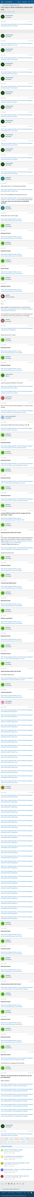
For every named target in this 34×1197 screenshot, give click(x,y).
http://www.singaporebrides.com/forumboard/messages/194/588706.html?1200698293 (17, 872)
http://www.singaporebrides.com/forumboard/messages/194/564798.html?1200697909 (17, 816)
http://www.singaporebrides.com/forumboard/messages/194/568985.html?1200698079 (17, 846)
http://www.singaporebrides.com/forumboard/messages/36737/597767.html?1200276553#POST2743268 (17, 464)
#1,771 (31, 362)
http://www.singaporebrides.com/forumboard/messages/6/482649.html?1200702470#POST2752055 (17, 678)
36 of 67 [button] (17, 1139)
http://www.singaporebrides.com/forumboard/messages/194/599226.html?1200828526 (17, 726)
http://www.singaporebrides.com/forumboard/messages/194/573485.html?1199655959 (17, 172)
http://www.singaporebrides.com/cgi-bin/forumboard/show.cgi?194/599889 (11, 604)
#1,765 (31, 248)
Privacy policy (19, 1192)
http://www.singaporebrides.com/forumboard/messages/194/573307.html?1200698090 (17, 851)
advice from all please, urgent (13, 1150)
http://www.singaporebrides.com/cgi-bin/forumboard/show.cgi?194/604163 (11, 1023)
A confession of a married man (13, 1156)
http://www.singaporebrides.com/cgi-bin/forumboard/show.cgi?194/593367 (11, 237)
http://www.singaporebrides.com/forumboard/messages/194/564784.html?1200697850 (17, 796)
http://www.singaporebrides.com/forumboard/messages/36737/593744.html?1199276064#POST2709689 (17, 1110)
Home (28, 1192)
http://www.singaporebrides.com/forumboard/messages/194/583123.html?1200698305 (17, 887)
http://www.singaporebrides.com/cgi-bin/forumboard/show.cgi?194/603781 (11, 970)
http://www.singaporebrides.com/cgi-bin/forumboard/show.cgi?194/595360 (11, 290)
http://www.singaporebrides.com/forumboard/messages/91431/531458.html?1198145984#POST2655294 (17, 548)
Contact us (3, 1192)
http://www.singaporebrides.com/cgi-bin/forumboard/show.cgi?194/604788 (11, 1005)
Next (22, 1139)
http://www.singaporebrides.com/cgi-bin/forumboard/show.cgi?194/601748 (11, 696)
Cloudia (5, 1164)
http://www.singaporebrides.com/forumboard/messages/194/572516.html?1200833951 (17, 715)
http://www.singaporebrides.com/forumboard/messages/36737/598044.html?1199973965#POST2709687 (17, 1100)
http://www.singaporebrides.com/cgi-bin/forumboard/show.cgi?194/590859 (11, 255)
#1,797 (31, 1034)
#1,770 (31, 345)
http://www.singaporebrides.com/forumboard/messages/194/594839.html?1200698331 (17, 907)
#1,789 (31, 707)
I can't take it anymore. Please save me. (16, 1176)
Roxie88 (6, 1171)
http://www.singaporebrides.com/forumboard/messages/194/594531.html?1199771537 (17, 44)
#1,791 (31, 928)
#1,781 (31, 562)
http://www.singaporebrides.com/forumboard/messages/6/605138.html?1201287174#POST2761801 (17, 1058)
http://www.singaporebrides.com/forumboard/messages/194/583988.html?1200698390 (17, 877)
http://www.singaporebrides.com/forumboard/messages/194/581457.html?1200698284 (17, 862)
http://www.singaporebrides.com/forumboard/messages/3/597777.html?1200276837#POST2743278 (17, 482)
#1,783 (31, 598)
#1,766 (31, 266)
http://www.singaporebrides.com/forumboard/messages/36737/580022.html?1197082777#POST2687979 (17, 1085)
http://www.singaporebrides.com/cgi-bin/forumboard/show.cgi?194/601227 (11, 640)
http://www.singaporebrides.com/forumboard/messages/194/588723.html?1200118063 (17, 392)
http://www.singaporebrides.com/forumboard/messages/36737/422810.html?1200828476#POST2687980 (17, 1090)
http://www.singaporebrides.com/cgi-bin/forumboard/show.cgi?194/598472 (11, 569)
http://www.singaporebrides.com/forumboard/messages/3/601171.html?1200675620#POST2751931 (17, 657)
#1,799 (31, 1073)
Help (24, 1192)
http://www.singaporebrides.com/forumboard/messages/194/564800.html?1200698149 (17, 856)
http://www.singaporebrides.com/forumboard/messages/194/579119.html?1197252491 (17, 429)
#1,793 (31, 963)
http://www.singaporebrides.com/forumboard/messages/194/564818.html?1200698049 (17, 831)
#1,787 (31, 668)
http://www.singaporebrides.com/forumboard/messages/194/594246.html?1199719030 (17, 129)
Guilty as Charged (8, 1158)
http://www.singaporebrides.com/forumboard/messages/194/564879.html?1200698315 (17, 902)
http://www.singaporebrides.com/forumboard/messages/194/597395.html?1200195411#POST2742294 (17, 446)
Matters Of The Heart (15, 1151)
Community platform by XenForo (13, 1195)
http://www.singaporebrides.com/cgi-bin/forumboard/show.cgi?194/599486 (11, 622)
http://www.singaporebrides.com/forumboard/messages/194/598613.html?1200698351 (17, 912)
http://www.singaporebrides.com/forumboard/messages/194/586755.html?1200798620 (17, 746)
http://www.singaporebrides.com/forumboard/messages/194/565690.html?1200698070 (17, 841)
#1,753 (31, 55)
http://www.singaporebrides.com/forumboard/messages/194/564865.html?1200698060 (17, 836)
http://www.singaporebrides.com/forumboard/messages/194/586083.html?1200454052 (17, 776)
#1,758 (31, 126)
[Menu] (2, 1)
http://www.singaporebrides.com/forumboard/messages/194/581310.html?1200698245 (17, 892)
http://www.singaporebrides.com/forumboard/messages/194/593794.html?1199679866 (17, 158)
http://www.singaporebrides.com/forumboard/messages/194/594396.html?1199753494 (17, 87)
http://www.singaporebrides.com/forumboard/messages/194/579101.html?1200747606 (17, 756)
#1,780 (31, 529)
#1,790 (31, 792)
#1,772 (31, 380)
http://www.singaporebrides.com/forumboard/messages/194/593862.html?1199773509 (17, 25)
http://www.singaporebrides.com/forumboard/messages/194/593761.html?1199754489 (17, 58)
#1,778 (31, 492)
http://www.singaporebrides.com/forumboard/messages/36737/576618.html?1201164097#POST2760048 (17, 988)
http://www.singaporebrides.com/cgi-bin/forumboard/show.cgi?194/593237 (11, 219)
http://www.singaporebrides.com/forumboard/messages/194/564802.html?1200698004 (17, 826)
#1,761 (31, 169)
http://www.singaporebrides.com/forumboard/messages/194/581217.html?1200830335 (17, 720)
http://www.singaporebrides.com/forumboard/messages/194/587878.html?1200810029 (17, 741)
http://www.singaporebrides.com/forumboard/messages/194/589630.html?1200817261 (17, 736)
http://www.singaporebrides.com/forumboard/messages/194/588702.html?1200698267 (17, 867)
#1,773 (31, 403)
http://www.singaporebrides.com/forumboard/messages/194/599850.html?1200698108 (17, 897)
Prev (12, 1139)
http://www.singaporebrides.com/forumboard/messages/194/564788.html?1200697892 (17, 806)
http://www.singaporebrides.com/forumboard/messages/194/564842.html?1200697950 (17, 821)
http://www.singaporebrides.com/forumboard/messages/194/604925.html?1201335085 (17, 1134)
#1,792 (31, 946)
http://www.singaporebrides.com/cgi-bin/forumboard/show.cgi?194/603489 (11, 953)
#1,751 (31, 21)
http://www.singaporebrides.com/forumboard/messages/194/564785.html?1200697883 (17, 801)
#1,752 (31, 40)
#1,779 (31, 510)
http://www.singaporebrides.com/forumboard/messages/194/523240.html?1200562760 (17, 766)
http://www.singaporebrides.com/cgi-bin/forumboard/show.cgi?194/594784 (11, 272)
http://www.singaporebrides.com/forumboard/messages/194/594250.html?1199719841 (17, 115)
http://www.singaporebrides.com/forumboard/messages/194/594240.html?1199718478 (17, 144)
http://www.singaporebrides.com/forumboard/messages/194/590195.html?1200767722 (17, 751)
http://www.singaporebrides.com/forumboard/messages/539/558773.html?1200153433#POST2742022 (17, 411)
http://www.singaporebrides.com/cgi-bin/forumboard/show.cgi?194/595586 (11, 351)
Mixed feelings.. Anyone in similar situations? (18, 1169)
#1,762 (31, 183)
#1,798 (31, 1052)
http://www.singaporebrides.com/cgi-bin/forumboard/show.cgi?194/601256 (11, 935)
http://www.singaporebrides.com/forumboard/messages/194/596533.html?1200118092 (17, 387)
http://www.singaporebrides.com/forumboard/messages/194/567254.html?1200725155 (17, 761)
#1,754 (31, 69)
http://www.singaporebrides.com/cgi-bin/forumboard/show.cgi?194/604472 (11, 1041)
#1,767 (31, 283)
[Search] (32, 1)
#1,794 (31, 981)
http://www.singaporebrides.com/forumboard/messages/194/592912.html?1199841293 (17, 198)
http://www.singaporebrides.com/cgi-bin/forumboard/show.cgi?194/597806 (11, 587)
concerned (4, 12)
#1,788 (31, 689)
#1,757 (31, 112)
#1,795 (31, 999)
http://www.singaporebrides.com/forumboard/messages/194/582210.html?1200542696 (17, 771)
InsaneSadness (7, 1177)
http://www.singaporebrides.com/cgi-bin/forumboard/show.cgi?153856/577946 (12, 519)
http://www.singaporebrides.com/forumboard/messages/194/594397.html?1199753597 (17, 72)
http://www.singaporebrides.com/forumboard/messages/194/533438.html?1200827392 (17, 731)
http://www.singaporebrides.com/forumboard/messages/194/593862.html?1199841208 (17, 190)
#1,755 (31, 83)
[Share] (29, 21)
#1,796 (31, 1016)
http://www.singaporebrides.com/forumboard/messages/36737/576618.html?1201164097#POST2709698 (17, 1115)
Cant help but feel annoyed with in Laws (16, 1163)
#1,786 (31, 651)
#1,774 (31, 422)
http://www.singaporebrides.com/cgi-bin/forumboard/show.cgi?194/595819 (11, 369)
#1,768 (31, 301)
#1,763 (31, 213)
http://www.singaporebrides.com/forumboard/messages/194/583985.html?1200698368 (17, 882)
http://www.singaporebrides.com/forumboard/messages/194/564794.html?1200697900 (17, 811)
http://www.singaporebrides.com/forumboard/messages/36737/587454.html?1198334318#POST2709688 (17, 1105)
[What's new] (29, 1)
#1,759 (31, 140)
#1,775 (31, 439)
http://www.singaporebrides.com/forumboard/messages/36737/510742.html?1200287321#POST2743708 (17, 499)
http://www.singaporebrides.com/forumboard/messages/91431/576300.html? (17, 541)
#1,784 (31, 615)
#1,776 (31, 457)
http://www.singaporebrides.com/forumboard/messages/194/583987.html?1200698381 (17, 917)
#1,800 (31, 1131)
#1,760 (31, 155)
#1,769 (31, 325)
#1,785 (31, 633)
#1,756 (31, 97)
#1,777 (31, 475)
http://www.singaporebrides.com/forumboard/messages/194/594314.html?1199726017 (17, 101)
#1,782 (31, 580)
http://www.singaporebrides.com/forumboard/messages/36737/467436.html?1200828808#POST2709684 (17, 1095)
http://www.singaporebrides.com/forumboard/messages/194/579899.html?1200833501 (17, 710)
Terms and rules (11, 1192)
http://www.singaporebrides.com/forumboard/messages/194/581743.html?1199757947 (17, 781)
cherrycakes (6, 1151)
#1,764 (31, 230)
